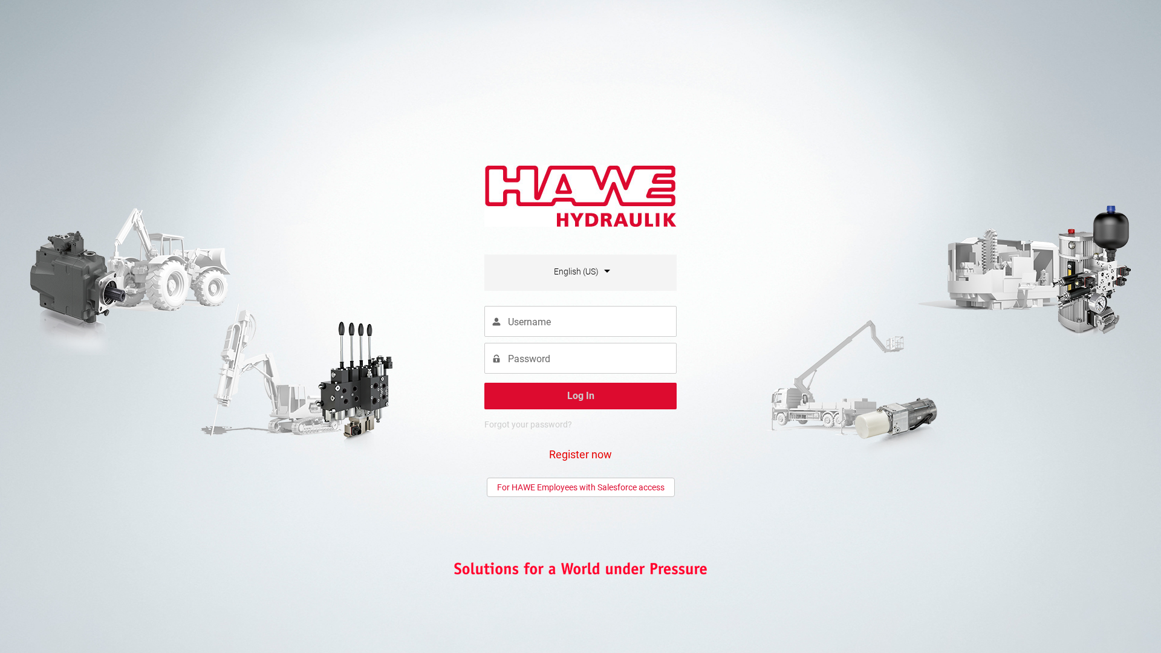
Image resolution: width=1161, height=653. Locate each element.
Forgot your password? (528, 424)
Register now (580, 454)
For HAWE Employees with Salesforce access (581, 487)
